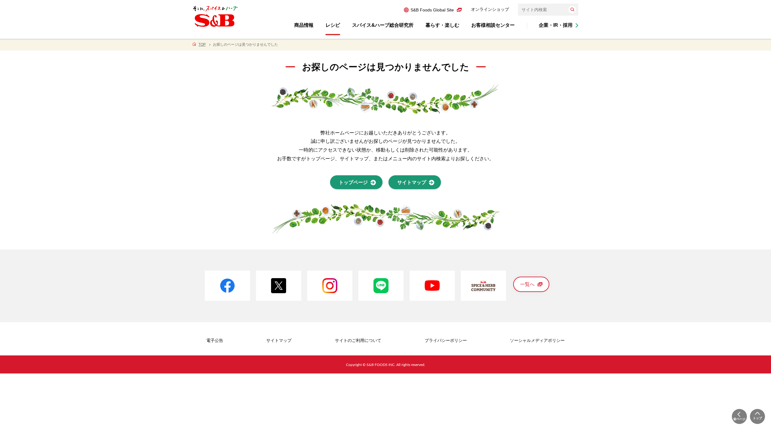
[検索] (572, 9)
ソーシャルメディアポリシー (537, 340)
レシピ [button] (333, 25)
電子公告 (214, 340)
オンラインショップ (490, 9)
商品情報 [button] (304, 25)
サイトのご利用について (358, 340)
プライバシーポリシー (446, 340)
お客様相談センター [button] (493, 25)
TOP (202, 44)
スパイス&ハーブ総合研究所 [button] (383, 25)
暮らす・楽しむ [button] (442, 25)
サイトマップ (279, 340)
